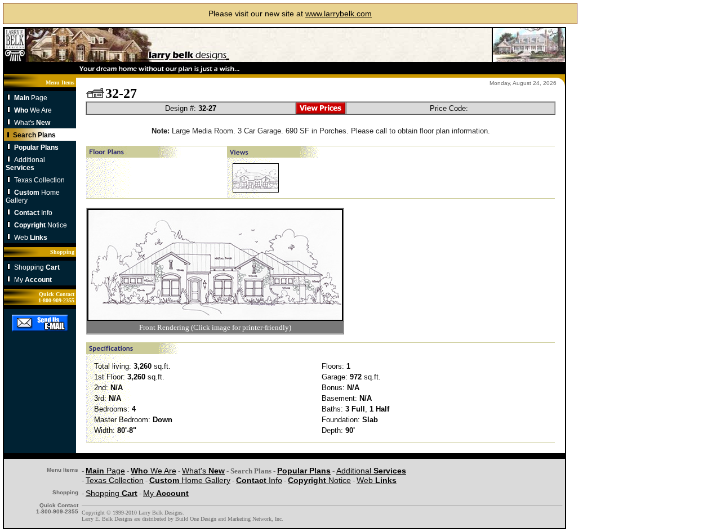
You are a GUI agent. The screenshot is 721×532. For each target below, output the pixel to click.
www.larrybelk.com (338, 13)
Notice (40, 225)
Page (30, 98)
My (33, 280)
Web (30, 238)
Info (33, 213)
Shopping (37, 267)
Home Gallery (189, 480)
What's (32, 123)
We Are (33, 110)
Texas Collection (39, 180)
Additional (25, 164)
